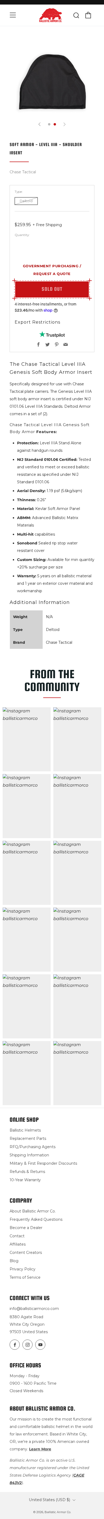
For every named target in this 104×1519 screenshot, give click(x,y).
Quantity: (22, 235)
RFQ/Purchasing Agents (32, 1146)
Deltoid (26, 201)
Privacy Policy (22, 1269)
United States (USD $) (49, 1499)
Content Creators (26, 1252)
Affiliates (18, 1244)
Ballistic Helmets (25, 1130)
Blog (14, 1260)
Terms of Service (25, 1277)
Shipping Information (29, 1155)
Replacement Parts (28, 1138)
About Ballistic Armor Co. (33, 1211)
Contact (17, 1236)
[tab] (49, 124)
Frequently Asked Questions (36, 1219)
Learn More (40, 1449)
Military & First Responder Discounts (43, 1163)
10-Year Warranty (25, 1179)
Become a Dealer (26, 1227)
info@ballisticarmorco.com (34, 1308)
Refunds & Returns (27, 1171)
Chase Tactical (23, 172)
